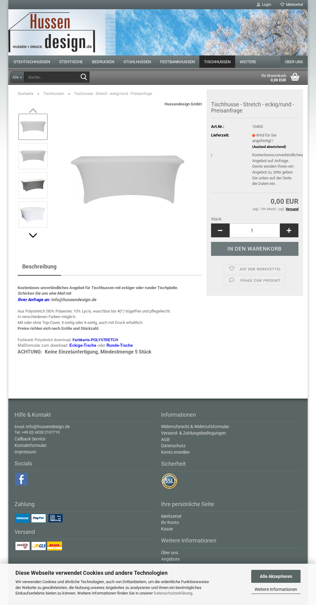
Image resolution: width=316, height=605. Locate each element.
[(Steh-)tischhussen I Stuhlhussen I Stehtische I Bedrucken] (158, 32)
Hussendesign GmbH (183, 104)
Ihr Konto (170, 522)
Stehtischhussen (32, 61)
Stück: (216, 219)
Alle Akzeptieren (276, 576)
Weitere (248, 61)
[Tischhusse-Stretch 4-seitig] (128, 170)
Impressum (25, 451)
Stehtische (71, 61)
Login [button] (265, 4)
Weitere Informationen (276, 589)
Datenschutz (173, 445)
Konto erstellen (175, 452)
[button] (33, 235)
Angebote (170, 559)
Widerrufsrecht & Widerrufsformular (195, 426)
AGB (165, 439)
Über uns (294, 61)
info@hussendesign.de (73, 299)
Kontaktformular (31, 445)
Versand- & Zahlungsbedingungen (193, 433)
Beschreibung (39, 266)
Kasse (167, 528)
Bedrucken (103, 61)
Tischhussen (217, 61)
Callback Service (30, 438)
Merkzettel (293, 4)
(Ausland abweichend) (269, 147)
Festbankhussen (177, 61)
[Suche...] (83, 77)
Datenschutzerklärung (173, 593)
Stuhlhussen (137, 61)
